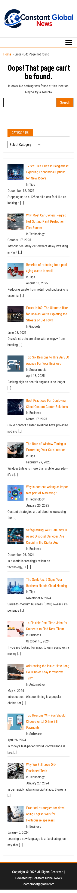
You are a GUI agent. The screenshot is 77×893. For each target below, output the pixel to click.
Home (7, 54)
